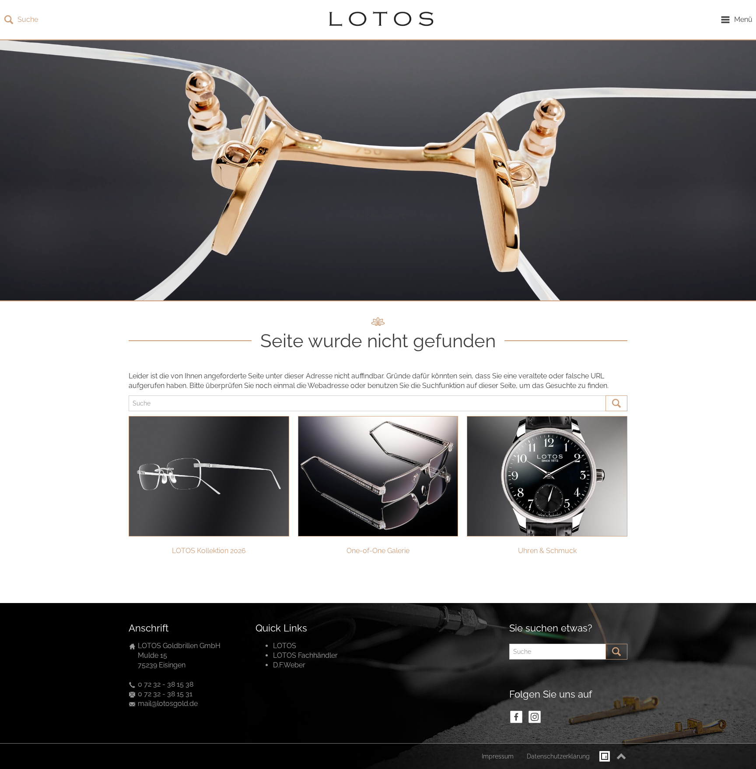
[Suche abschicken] (616, 403)
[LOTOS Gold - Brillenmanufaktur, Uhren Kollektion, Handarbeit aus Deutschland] (379, 19)
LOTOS (284, 646)
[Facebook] (516, 717)
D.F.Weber (289, 665)
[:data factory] (604, 756)
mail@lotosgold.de (168, 703)
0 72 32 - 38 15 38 (165, 684)
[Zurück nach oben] (621, 756)
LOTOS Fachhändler (305, 655)
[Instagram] (535, 717)
